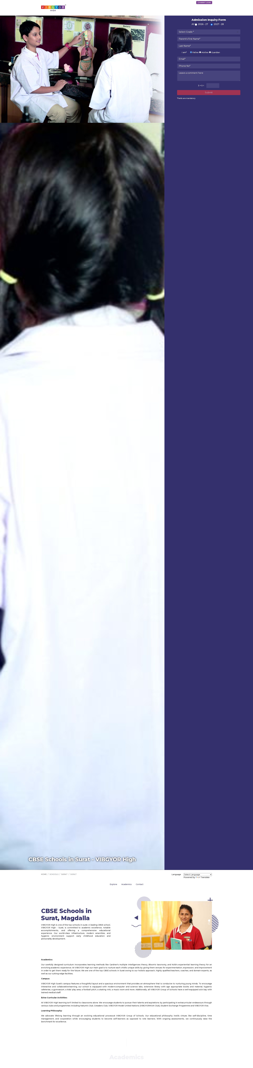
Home (44, 874)
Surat (64, 874)
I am (184, 52)
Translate (205, 877)
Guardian (215, 52)
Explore (113, 884)
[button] (209, 920)
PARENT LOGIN (205, 2)
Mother (205, 52)
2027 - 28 (219, 24)
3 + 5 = (201, 85)
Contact (139, 884)
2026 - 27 (203, 24)
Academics (126, 884)
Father (195, 52)
